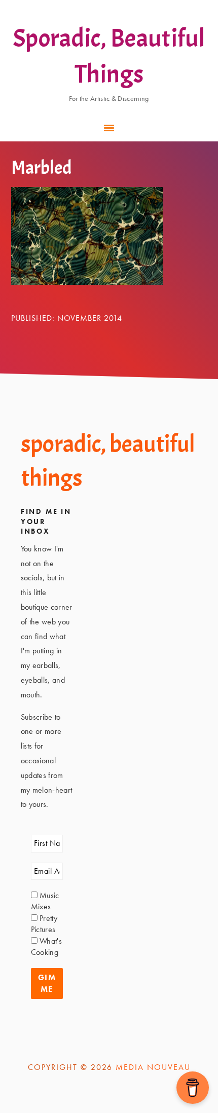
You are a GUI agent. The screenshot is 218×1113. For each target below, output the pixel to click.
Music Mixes (45, 901)
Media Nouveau (153, 1067)
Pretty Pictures (44, 924)
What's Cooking (46, 946)
